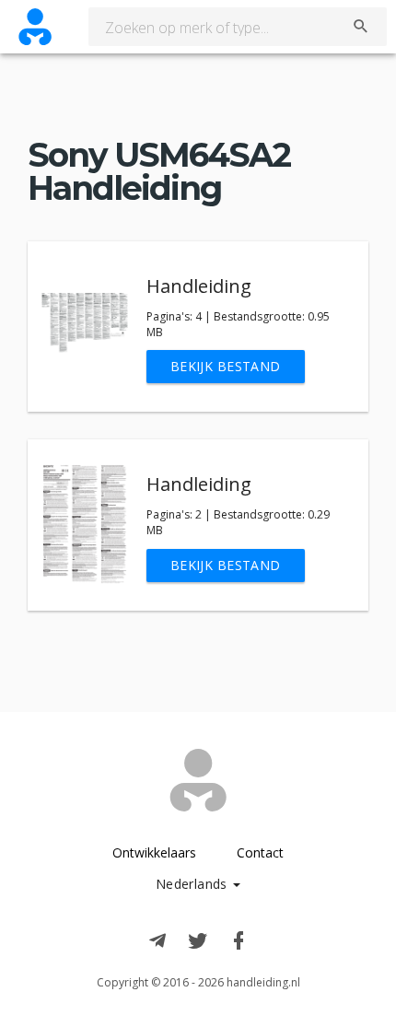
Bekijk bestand (225, 366)
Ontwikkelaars (154, 852)
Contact (260, 852)
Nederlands (194, 884)
